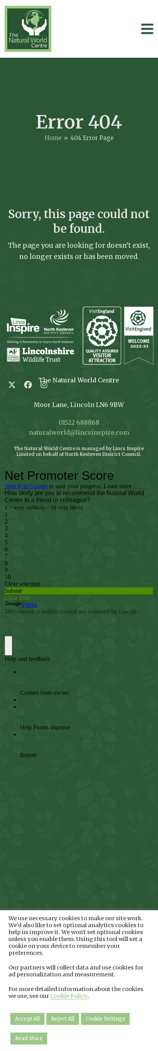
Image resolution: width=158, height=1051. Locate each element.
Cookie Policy (68, 996)
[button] (147, 28)
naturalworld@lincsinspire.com (79, 432)
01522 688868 (79, 422)
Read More (29, 1038)
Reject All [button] (62, 1019)
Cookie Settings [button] (105, 1019)
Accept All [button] (27, 1019)
